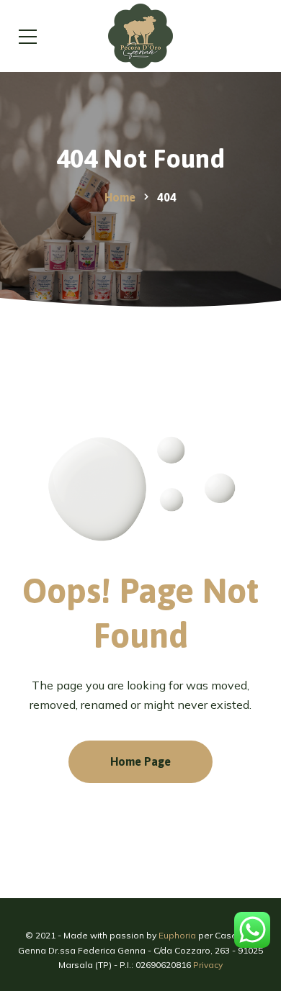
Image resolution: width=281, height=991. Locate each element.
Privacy (208, 964)
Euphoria (177, 935)
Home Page (140, 761)
